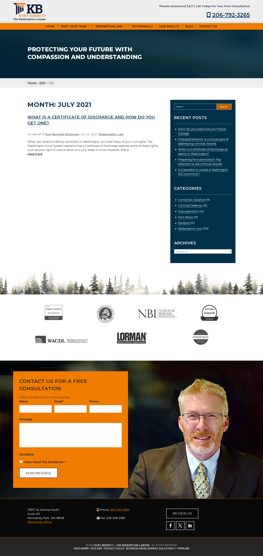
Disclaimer (26, 454)
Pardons (183, 223)
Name (23, 401)
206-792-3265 (231, 15)
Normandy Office (40, 522)
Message (25, 419)
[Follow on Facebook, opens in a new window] (170, 525)
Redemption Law (109, 26)
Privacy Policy (114, 548)
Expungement (188, 211)
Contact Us (208, 26)
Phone (94, 401)
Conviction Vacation (191, 199)
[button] (250, 547)
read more (35, 154)
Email (59, 401)
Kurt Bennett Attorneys (62, 134)
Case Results (169, 26)
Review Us (182, 513)
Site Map (96, 548)
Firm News (185, 217)
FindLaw (183, 548)
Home (50, 26)
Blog (189, 26)
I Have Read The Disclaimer (45, 462)
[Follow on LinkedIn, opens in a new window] (190, 525)
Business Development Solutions (150, 548)
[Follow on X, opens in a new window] (180, 525)
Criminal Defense (190, 205)
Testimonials (142, 26)
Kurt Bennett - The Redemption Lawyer (122, 545)
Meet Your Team (73, 26)
